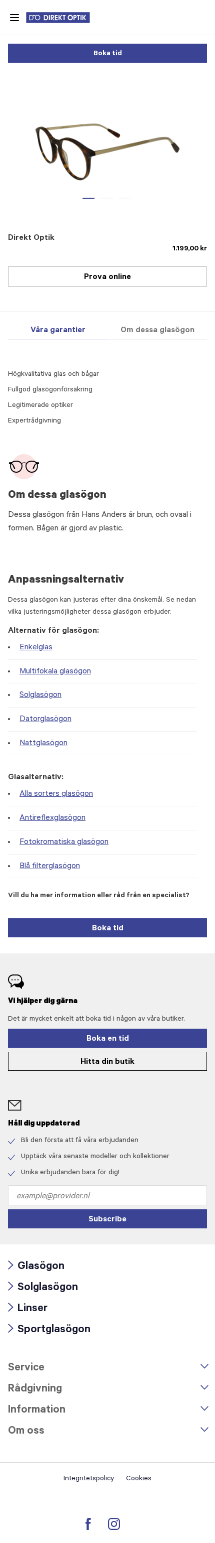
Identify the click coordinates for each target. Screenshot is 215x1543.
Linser (28, 1309)
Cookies (139, 1479)
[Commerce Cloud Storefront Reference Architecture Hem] (63, 18)
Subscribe (107, 1219)
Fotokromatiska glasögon (64, 842)
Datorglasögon (46, 719)
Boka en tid (107, 1039)
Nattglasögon (44, 743)
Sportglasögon (49, 1330)
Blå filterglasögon (50, 866)
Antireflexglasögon (53, 818)
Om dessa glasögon (157, 330)
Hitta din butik (107, 1062)
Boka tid (108, 54)
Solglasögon (41, 695)
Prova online (107, 277)
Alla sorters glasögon (56, 794)
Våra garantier (58, 330)
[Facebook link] (88, 1524)
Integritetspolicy (89, 1479)
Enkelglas (36, 647)
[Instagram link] (114, 1524)
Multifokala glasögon (55, 671)
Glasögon (36, 1267)
